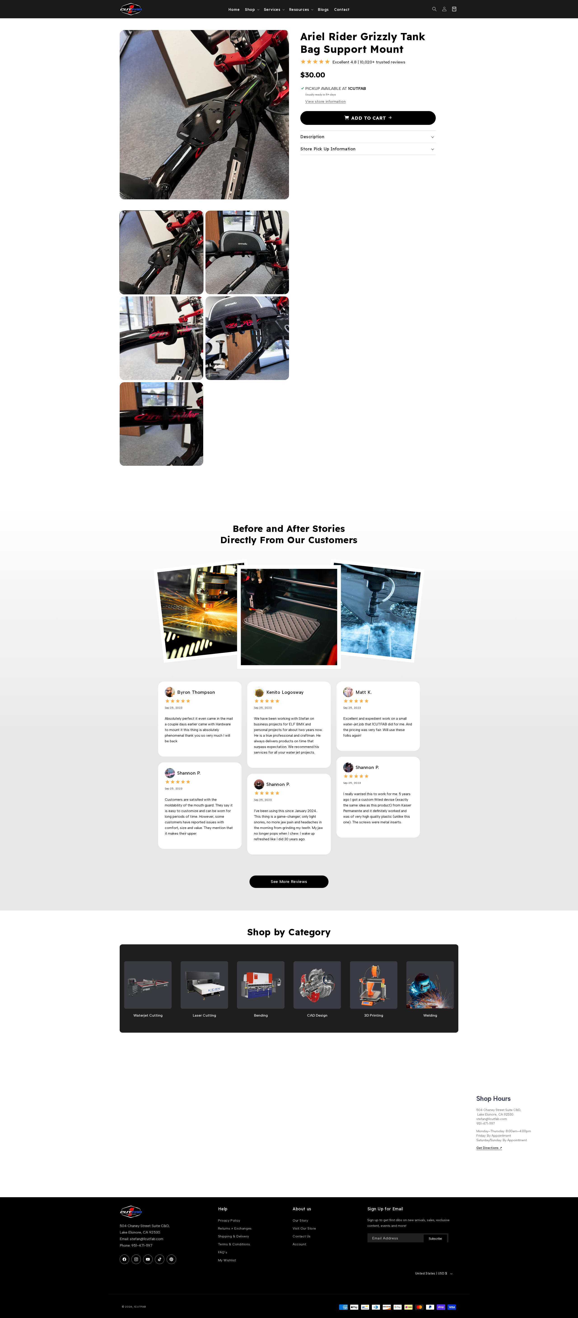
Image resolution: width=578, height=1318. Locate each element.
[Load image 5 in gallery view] (161, 424)
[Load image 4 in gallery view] (247, 338)
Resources (299, 9)
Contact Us (302, 1236)
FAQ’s (222, 1252)
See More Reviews (289, 881)
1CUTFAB (140, 1306)
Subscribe (435, 1238)
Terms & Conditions (234, 1244)
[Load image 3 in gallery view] (161, 338)
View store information (325, 101)
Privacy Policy (229, 1221)
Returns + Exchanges (235, 1228)
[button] (251, 9)
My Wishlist (227, 1260)
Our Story (300, 1221)
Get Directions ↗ (489, 1148)
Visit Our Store (304, 1228)
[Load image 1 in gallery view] (161, 252)
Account (299, 1244)
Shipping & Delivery (233, 1236)
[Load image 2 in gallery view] (247, 252)
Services (272, 9)
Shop (250, 9)
